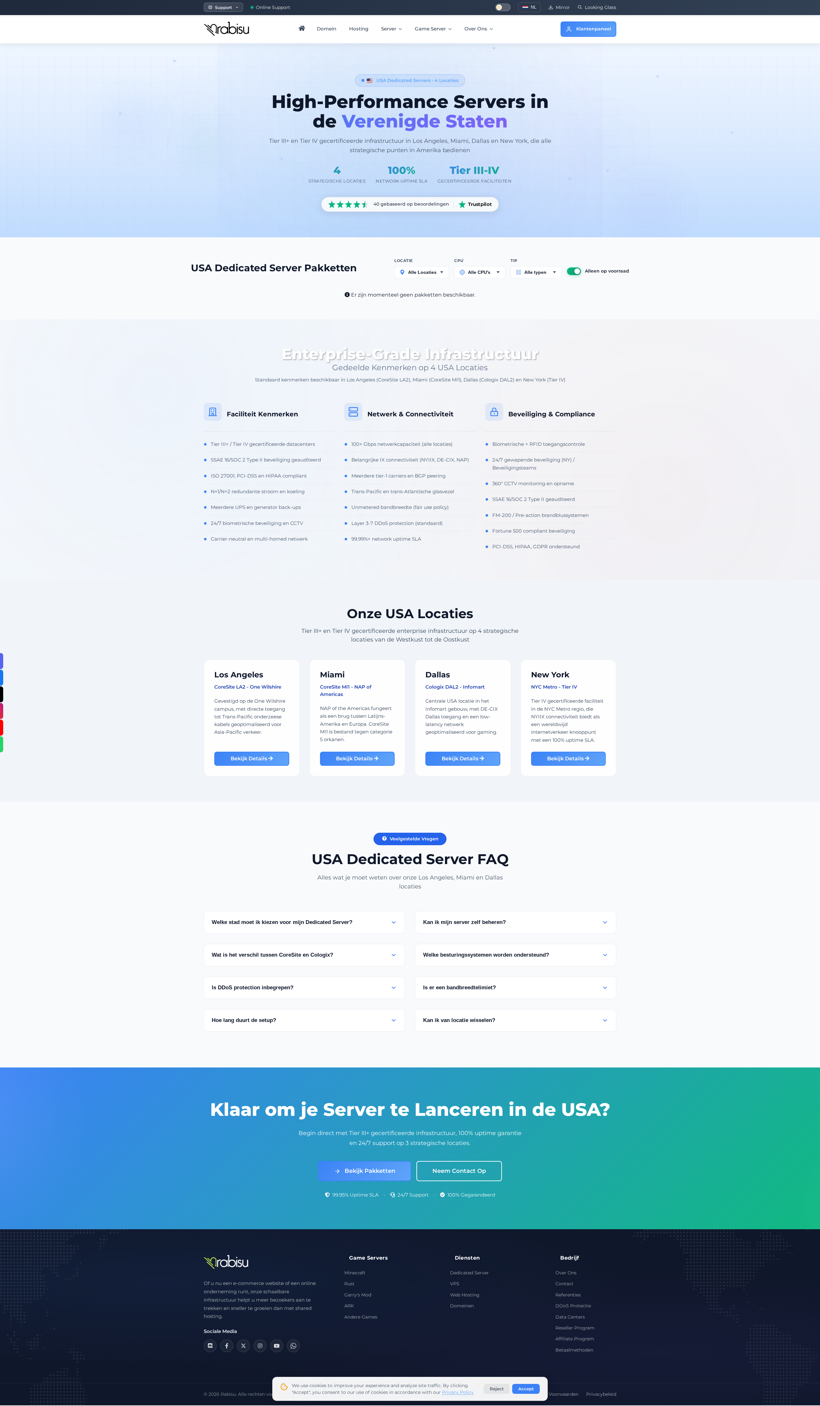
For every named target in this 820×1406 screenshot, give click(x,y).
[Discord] (210, 1345)
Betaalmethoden (574, 1350)
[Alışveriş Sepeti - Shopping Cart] (551, 29)
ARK (349, 1306)
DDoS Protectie (573, 1306)
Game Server (431, 29)
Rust (349, 1284)
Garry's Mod (357, 1295)
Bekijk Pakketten (369, 1170)
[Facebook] (226, 1345)
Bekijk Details (249, 759)
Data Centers (570, 1317)
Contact (564, 1284)
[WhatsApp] (293, 1345)
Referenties (568, 1295)
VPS (454, 1284)
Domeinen (462, 1306)
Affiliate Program (574, 1339)
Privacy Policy (458, 1392)
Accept (526, 1388)
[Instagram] (260, 1345)
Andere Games (360, 1317)
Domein (326, 29)
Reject (497, 1388)
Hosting (358, 29)
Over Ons (476, 29)
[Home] (302, 29)
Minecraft (354, 1273)
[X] (243, 1345)
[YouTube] (276, 1345)
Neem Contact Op (459, 1170)
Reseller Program (574, 1328)
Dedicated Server (469, 1273)
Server (389, 29)
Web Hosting (465, 1295)
